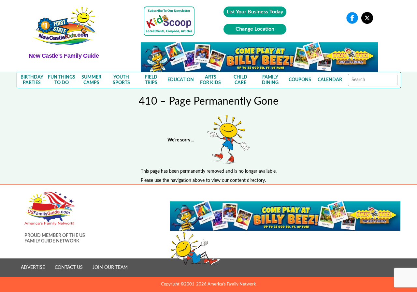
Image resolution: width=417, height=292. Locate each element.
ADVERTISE (33, 267)
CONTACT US (69, 267)
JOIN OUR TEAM (110, 267)
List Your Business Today (255, 11)
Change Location (255, 29)
